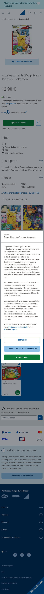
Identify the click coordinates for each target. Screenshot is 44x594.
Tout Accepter (22, 357)
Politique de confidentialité (18, 327)
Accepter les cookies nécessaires (22, 348)
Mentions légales (10, 330)
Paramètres (22, 340)
